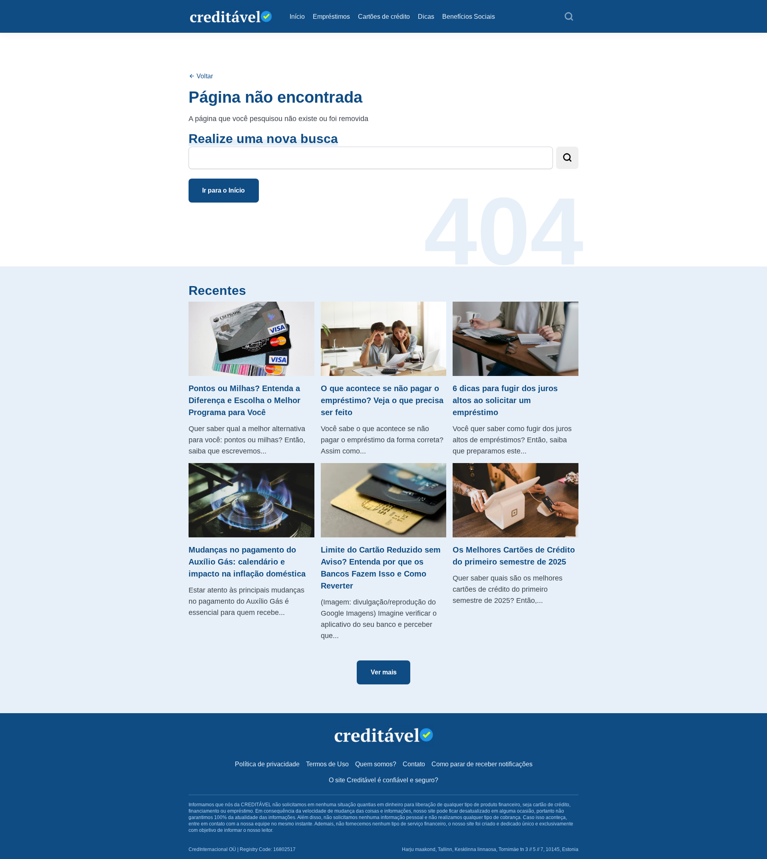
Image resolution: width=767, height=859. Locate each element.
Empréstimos (331, 16)
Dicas (426, 16)
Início (297, 16)
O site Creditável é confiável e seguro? (383, 780)
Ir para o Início (223, 190)
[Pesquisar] (569, 17)
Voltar (204, 76)
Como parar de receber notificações (482, 764)
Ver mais (384, 672)
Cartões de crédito (384, 16)
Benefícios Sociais (468, 16)
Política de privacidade (267, 764)
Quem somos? (375, 764)
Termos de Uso (327, 764)
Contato (414, 764)
